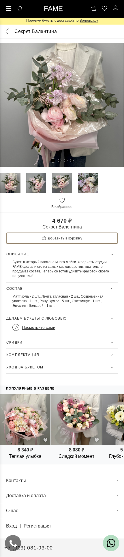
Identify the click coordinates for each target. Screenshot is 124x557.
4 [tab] (72, 160)
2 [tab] (59, 160)
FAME (53, 8)
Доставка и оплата (26, 495)
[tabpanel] (62, 105)
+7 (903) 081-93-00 (28, 547)
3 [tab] (65, 160)
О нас (12, 510)
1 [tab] (53, 160)
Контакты (16, 480)
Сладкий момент (76, 456)
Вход (11, 525)
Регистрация (37, 525)
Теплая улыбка (25, 456)
